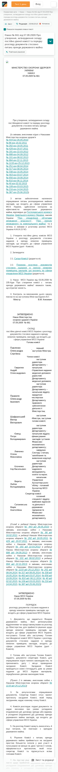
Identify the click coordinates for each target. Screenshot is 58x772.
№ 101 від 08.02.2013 (17, 157)
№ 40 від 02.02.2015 (16, 183)
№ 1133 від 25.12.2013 (17, 163)
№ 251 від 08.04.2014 (17, 166)
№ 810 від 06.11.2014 (17, 181)
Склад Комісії (21, 258)
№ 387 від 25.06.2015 (17, 192)
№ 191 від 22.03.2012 (17, 151)
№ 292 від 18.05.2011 (17, 146)
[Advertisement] (29, 98)
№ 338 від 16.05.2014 (17, 172)
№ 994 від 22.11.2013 (17, 160)
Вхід (38, 4)
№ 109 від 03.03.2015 (17, 186)
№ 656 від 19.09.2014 (17, 178)
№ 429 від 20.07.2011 (17, 149)
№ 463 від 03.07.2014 (17, 175)
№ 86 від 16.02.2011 (16, 143)
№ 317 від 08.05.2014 (17, 169)
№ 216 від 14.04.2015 (17, 189)
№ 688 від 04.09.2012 (17, 154)
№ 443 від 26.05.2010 (17, 140)
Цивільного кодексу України (29, 215)
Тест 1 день (20, 4)
